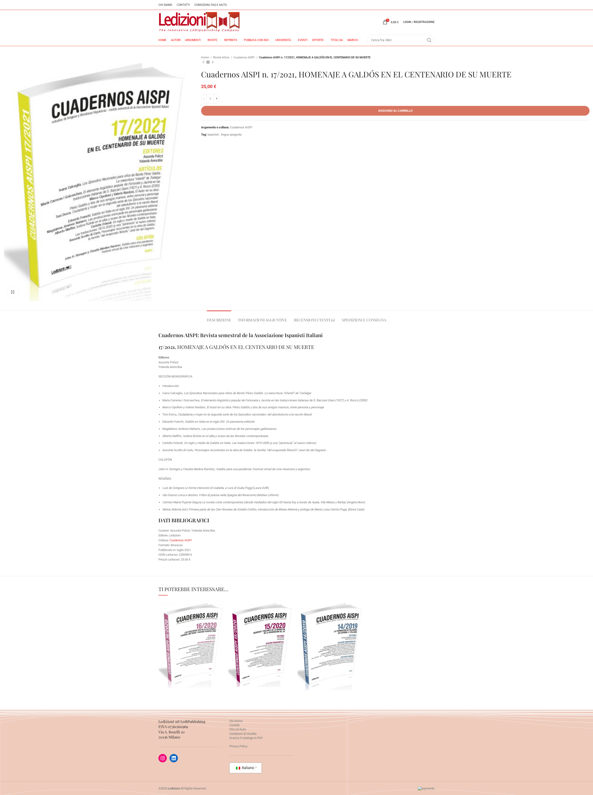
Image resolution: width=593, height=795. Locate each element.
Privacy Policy (238, 746)
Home (205, 57)
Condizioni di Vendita (242, 733)
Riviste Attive (221, 57)
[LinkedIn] (174, 758)
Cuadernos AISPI (244, 57)
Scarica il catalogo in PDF (246, 738)
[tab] (219, 317)
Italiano (247, 768)
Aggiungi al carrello (395, 110)
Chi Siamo (236, 721)
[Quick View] (171, 680)
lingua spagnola (231, 134)
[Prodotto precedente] (203, 62)
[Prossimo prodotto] (212, 62)
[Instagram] (162, 758)
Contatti (234, 725)
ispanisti (213, 134)
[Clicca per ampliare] (13, 292)
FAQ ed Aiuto (237, 729)
